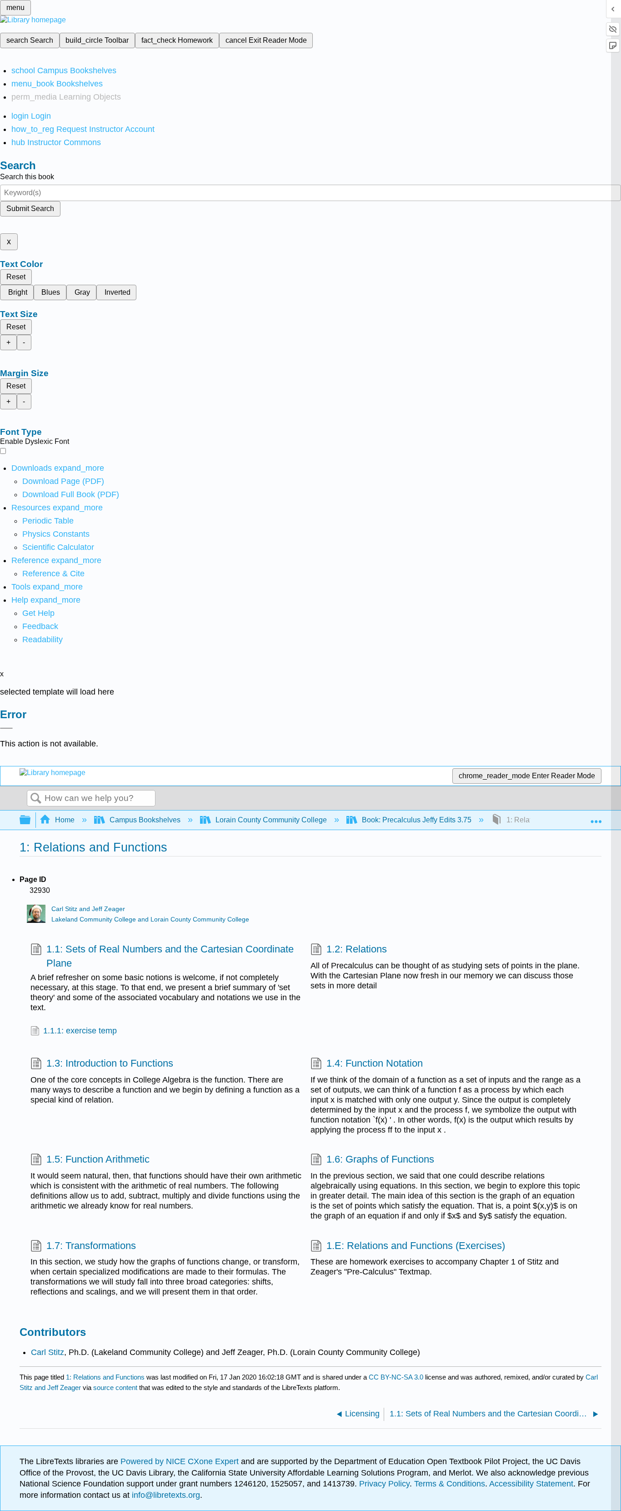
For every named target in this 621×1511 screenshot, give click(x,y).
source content (115, 1387)
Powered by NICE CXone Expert (180, 1461)
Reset (15, 277)
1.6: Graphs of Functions (380, 1159)
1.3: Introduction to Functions (109, 1063)
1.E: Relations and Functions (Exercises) (415, 1245)
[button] (40, 626)
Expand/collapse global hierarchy (30, 820)
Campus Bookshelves (145, 820)
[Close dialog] (6, 728)
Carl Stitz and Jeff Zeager (88, 909)
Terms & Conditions (449, 1483)
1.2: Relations (356, 949)
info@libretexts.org (165, 1495)
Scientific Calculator (58, 547)
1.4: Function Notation (374, 1063)
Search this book (27, 177)
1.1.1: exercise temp (80, 1030)
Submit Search (30, 208)
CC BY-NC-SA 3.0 (396, 1377)
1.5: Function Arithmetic (98, 1159)
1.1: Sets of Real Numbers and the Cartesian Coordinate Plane (170, 956)
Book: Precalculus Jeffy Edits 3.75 (416, 820)
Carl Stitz (47, 1352)
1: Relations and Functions (105, 1377)
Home (64, 820)
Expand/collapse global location (596, 817)
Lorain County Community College (271, 820)
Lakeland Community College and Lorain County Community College (150, 919)
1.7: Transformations (91, 1245)
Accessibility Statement (531, 1483)
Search (36, 798)
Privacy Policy (384, 1483)
